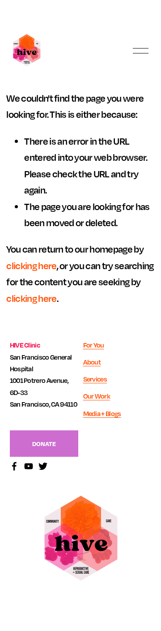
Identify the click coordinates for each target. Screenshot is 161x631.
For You (93, 345)
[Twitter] (42, 466)
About (92, 362)
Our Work (96, 396)
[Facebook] (14, 466)
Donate (44, 443)
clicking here (31, 265)
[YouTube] (28, 466)
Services (95, 379)
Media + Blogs (102, 413)
